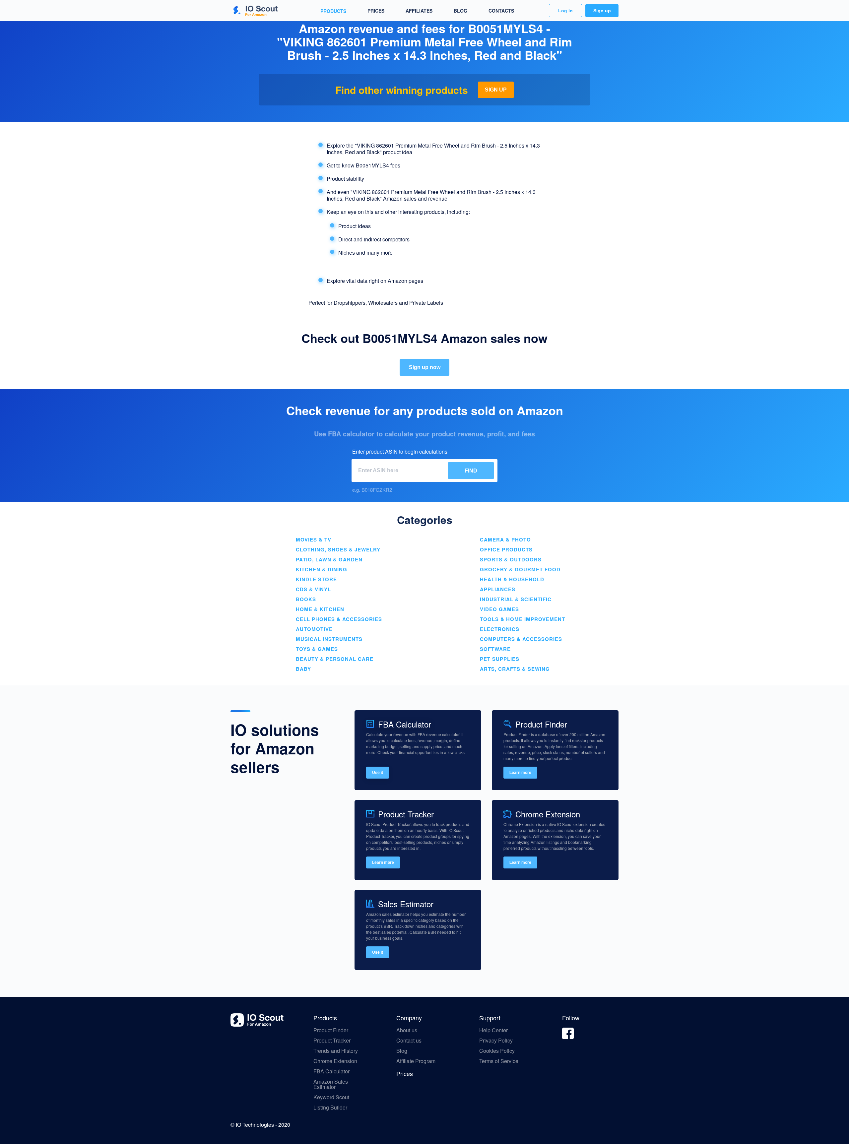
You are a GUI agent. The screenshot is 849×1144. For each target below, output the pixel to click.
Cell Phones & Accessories (339, 619)
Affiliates (419, 10)
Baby (303, 669)
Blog (460, 10)
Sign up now (424, 367)
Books (306, 599)
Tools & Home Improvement (522, 619)
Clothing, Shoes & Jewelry (338, 549)
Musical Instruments (329, 639)
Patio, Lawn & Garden (329, 559)
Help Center (493, 1030)
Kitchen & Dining (321, 569)
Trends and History (335, 1050)
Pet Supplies (499, 659)
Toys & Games (317, 649)
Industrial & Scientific (516, 599)
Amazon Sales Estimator (330, 1084)
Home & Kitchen (320, 609)
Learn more (520, 772)
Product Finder (330, 1030)
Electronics (499, 629)
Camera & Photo (505, 539)
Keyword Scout (331, 1097)
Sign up (602, 10)
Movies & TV (313, 539)
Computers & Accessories (521, 639)
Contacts (501, 10)
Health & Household (512, 579)
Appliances (497, 589)
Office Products (506, 549)
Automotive (314, 629)
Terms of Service (498, 1061)
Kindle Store (316, 579)
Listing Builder (330, 1107)
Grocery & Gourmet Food (520, 569)
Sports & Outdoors (511, 559)
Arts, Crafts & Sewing (515, 669)
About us (406, 1030)
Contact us (409, 1040)
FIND (471, 471)
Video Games (499, 609)
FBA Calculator (331, 1071)
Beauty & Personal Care (334, 659)
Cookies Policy (497, 1050)
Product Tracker (332, 1040)
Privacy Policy (496, 1040)
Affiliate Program (416, 1061)
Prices (375, 10)
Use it (377, 772)
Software (495, 649)
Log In (565, 10)
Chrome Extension (335, 1061)
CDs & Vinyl (313, 589)
